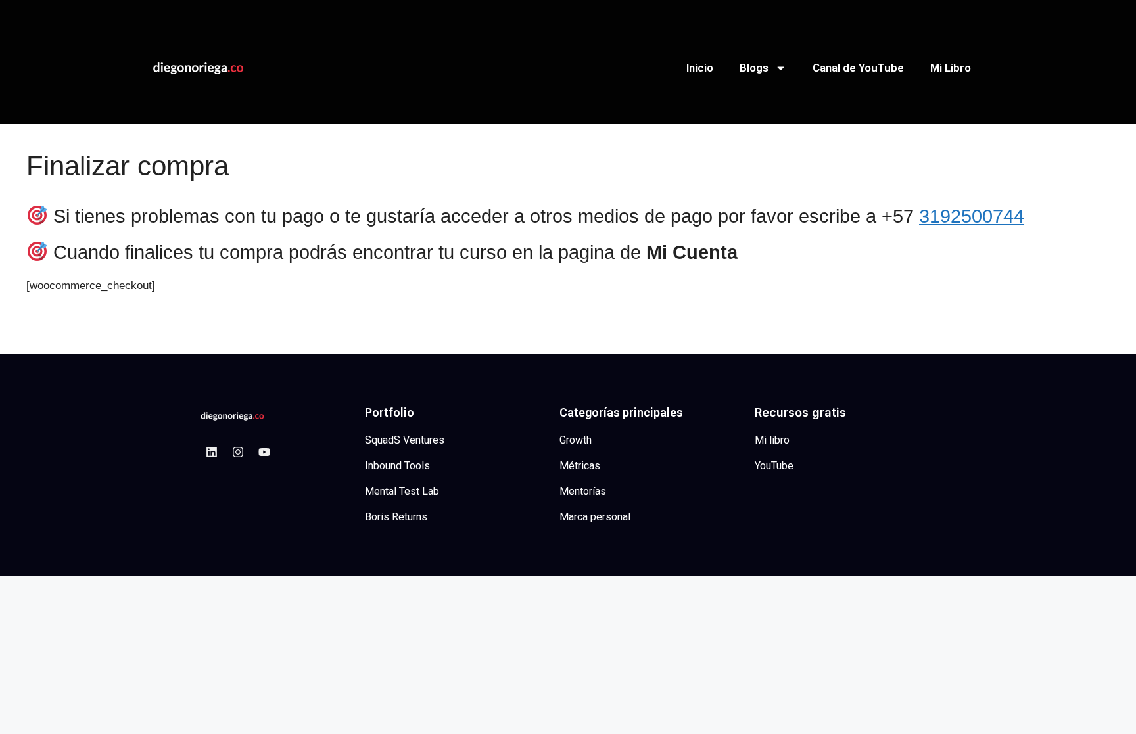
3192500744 (971, 216)
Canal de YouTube (858, 67)
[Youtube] (264, 452)
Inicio (699, 67)
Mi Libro (950, 67)
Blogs (754, 67)
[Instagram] (238, 452)
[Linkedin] (212, 452)
